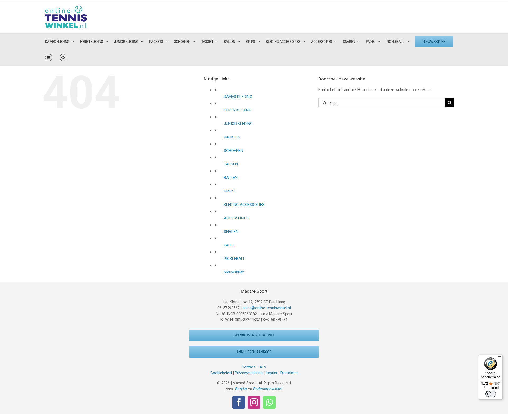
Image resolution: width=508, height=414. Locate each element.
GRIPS (229, 191)
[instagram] (254, 402)
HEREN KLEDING (237, 110)
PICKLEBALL (234, 258)
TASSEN (231, 164)
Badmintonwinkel (267, 388)
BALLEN (231, 177)
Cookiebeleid (221, 373)
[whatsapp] (269, 402)
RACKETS (232, 137)
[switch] (490, 394)
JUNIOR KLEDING (238, 123)
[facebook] (238, 402)
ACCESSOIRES (236, 218)
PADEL (229, 245)
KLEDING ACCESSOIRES (244, 204)
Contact (248, 367)
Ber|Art (241, 388)
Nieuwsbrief (234, 272)
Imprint (271, 373)
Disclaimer (289, 373)
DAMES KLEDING (238, 96)
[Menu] (499, 357)
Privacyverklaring (248, 373)
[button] (63, 57)
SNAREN (231, 231)
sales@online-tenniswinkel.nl (267, 307)
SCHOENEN (233, 150)
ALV (263, 367)
